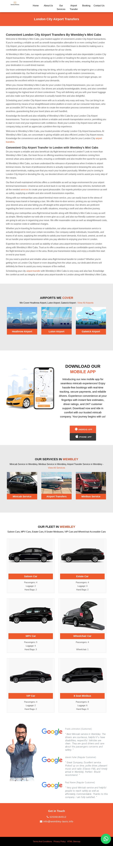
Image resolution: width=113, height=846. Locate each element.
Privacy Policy (60, 841)
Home (36, 5)
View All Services (56, 468)
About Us (48, 5)
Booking (86, 5)
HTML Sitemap (73, 841)
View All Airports (85, 303)
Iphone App (85, 437)
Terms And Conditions (42, 841)
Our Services (61, 7)
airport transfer (33, 271)
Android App (85, 430)
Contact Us (99, 5)
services (24, 189)
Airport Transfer (74, 7)
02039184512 (57, 817)
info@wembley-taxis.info (57, 821)
